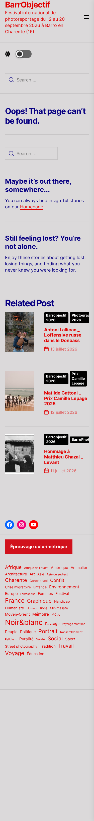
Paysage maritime (73, 624)
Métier (56, 614)
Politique (28, 631)
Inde (43, 608)
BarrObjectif (27, 4)
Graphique (39, 601)
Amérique (59, 567)
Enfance (40, 587)
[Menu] (86, 17)
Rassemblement (71, 632)
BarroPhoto (81, 439)
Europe (11, 593)
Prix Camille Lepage (78, 378)
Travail (66, 646)
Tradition (48, 646)
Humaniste (14, 608)
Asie (40, 574)
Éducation (35, 653)
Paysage (52, 623)
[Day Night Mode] (18, 54)
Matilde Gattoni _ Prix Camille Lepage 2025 (65, 398)
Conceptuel (39, 581)
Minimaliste (59, 608)
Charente (16, 580)
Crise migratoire (18, 587)
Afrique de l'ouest (36, 568)
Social (55, 638)
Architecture (16, 574)
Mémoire (40, 614)
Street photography (21, 646)
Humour (32, 608)
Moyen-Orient (17, 614)
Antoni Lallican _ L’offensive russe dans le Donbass (62, 335)
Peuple (11, 632)
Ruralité (26, 639)
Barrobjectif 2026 (56, 317)
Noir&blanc (24, 622)
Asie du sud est (57, 574)
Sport (70, 639)
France (15, 600)
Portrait (48, 631)
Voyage (14, 653)
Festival (62, 593)
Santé (40, 639)
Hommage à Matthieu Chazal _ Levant (63, 457)
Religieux (11, 639)
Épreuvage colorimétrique (38, 546)
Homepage (31, 206)
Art (32, 574)
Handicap (62, 601)
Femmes (45, 593)
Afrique (13, 567)
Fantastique (27, 594)
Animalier (79, 567)
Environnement (64, 586)
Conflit (57, 580)
